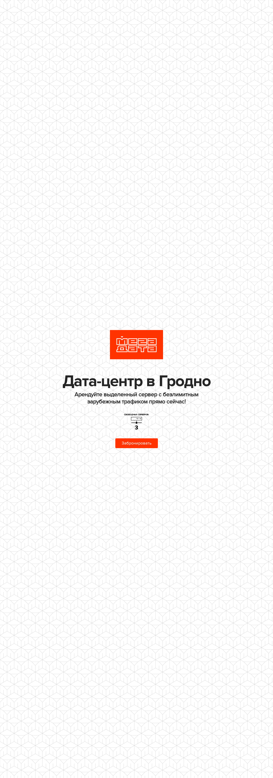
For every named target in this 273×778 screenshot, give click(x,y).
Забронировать (137, 443)
